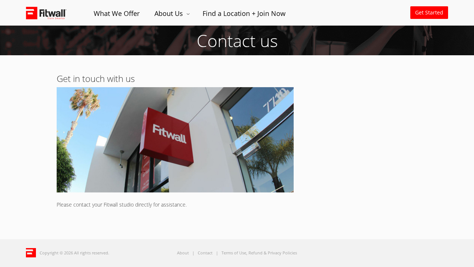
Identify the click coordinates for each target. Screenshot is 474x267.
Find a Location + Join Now (244, 13)
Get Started (429, 12)
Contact (205, 253)
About (183, 253)
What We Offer (117, 13)
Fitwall (52, 13)
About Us (169, 13)
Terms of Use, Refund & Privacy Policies (259, 253)
